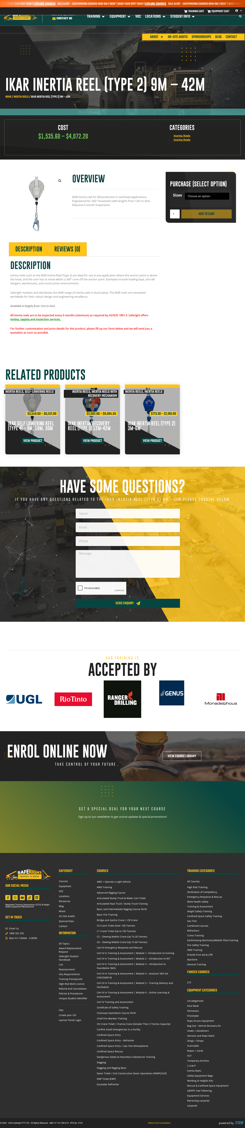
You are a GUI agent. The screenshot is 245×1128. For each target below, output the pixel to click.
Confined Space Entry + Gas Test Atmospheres (122, 1045)
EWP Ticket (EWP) (106, 1078)
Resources (64, 901)
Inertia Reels (21, 96)
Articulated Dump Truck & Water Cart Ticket (121, 898)
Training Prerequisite (70, 979)
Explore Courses (121, 3)
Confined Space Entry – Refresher (115, 1040)
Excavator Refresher (108, 1084)
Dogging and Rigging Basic (111, 1067)
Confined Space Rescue (110, 1051)
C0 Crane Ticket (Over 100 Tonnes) (116, 925)
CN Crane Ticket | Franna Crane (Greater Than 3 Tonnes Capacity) (133, 1024)
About (154, 37)
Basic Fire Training (107, 914)
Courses (63, 881)
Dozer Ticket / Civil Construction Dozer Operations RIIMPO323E (132, 1073)
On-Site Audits (178, 37)
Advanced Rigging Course (111, 892)
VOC (61, 891)
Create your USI (67, 1015)
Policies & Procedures (71, 993)
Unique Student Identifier (73, 998)
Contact (231, 37)
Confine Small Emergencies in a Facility (118, 1029)
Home (8, 96)
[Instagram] (15, 897)
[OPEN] (241, 11)
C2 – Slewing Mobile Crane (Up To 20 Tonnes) (122, 936)
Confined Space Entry (109, 1034)
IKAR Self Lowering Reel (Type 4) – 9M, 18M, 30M (31, 426)
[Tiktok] (29, 897)
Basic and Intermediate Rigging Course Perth (122, 909)
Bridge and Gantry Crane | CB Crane (117, 920)
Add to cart (206, 214)
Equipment (65, 886)
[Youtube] (22, 897)
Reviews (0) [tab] (67, 249)
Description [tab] (28, 249)
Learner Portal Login (70, 1020)
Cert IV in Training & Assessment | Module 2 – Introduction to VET (133, 958)
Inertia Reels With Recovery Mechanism (102, 394)
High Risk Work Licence (71, 983)
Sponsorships (201, 37)
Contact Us (64, 18)
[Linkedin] (36, 897)
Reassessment (67, 969)
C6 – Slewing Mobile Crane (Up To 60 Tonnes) (122, 942)
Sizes (177, 195)
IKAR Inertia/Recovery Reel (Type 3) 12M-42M (89, 426)
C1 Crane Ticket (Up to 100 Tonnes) (116, 931)
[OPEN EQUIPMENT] (129, 16)
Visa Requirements (69, 974)
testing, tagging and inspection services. (35, 319)
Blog (218, 37)
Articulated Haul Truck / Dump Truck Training (122, 903)
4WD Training (104, 887)
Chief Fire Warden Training (112, 1018)
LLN (61, 964)
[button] (60, 181)
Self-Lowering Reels (39, 392)
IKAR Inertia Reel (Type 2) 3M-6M (151, 426)
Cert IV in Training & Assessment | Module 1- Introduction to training (135, 953)
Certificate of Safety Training (112, 1007)
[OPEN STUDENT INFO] (193, 16)
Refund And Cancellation (73, 988)
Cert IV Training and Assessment (115, 1002)
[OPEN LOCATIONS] (164, 16)
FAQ (61, 1010)
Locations (64, 896)
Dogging (101, 1062)
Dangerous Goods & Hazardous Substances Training (126, 1056)
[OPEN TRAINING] (103, 16)
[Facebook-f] (7, 897)
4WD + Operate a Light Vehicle (114, 881)
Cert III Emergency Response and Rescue (119, 947)
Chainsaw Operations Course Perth (116, 1013)
